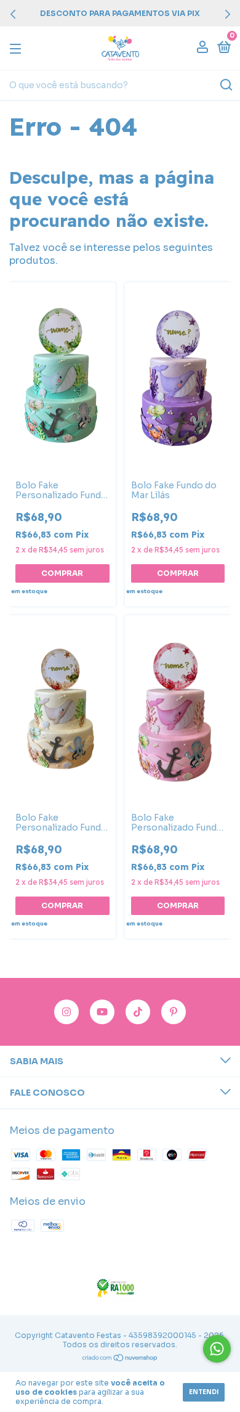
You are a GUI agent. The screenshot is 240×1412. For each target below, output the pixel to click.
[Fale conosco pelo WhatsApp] (217, 1349)
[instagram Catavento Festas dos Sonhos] (66, 1011)
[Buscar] (225, 85)
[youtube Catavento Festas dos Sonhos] (102, 1011)
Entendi (203, 1392)
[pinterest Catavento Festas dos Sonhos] (173, 1011)
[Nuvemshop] (120, 1358)
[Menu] (17, 48)
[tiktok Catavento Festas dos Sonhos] (138, 1011)
